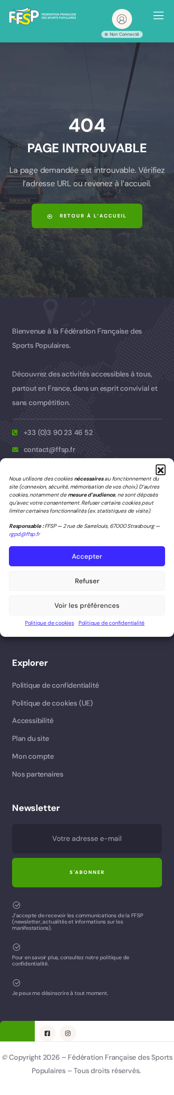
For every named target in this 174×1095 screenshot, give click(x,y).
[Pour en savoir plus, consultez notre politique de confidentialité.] (16, 947)
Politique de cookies (49, 623)
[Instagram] (68, 1033)
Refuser (87, 581)
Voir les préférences (87, 605)
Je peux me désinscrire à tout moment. (60, 993)
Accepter (87, 556)
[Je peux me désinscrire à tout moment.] (16, 982)
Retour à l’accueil (92, 216)
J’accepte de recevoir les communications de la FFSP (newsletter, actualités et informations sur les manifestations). (77, 922)
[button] (160, 469)
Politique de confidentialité (112, 623)
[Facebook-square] (47, 1033)
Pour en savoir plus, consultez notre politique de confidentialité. (70, 960)
